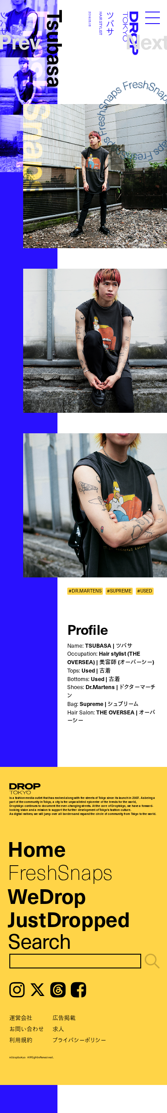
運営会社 (21, 1017)
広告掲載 (64, 1017)
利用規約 (21, 1040)
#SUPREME (119, 591)
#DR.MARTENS (85, 591)
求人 (58, 1028)
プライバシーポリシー (79, 1040)
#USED (144, 591)
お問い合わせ (26, 1028)
